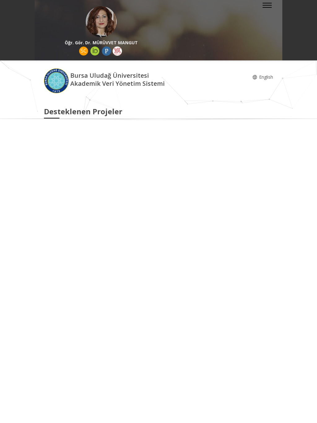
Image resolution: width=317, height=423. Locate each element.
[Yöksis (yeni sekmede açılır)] (117, 51)
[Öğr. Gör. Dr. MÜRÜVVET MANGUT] (101, 21)
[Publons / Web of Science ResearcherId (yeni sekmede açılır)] (106, 51)
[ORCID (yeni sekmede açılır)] (95, 51)
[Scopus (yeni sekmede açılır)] (83, 51)
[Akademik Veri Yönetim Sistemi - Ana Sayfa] (57, 80)
